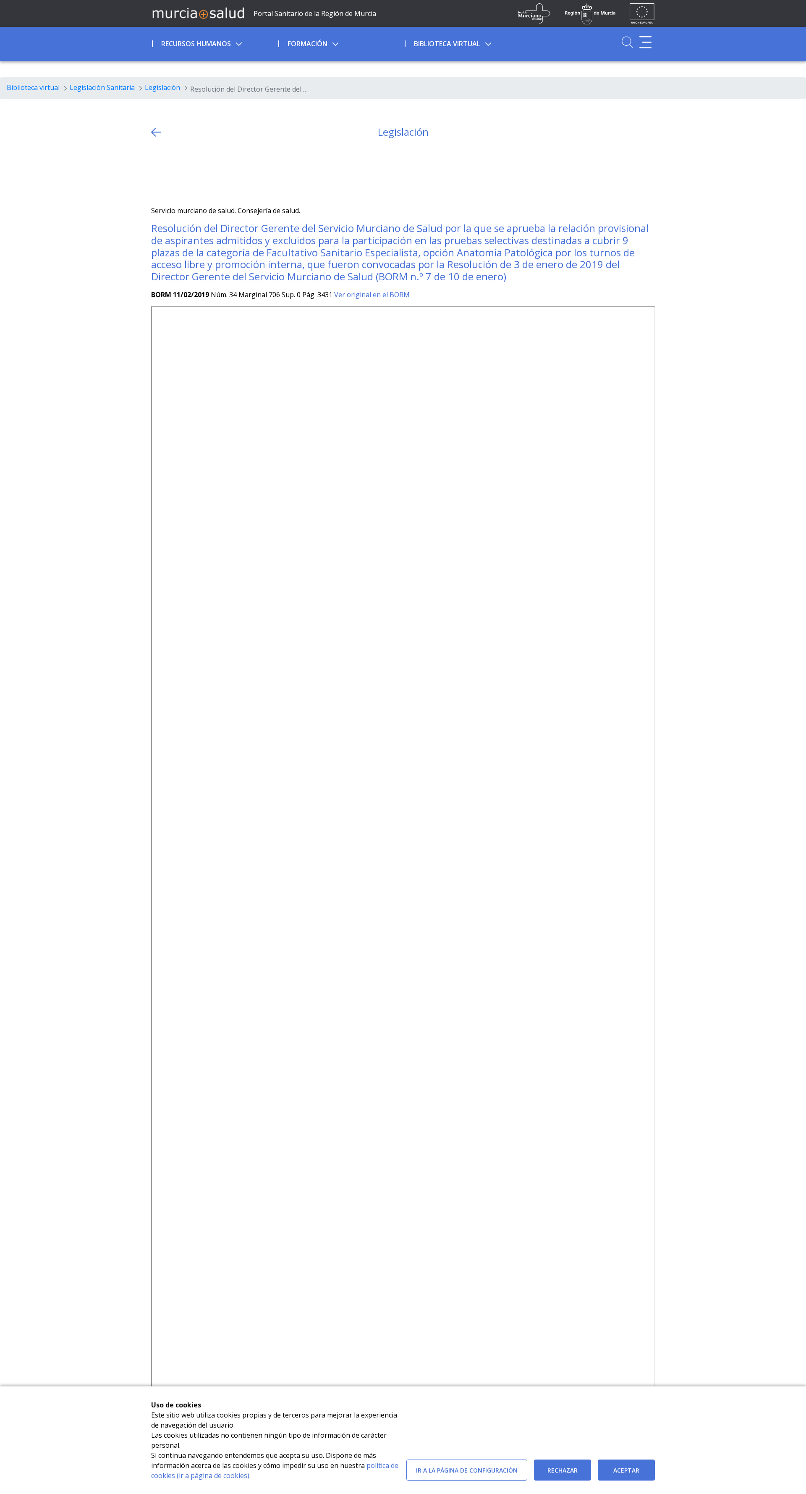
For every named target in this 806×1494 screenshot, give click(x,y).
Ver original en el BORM (372, 294)
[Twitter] (157, 172)
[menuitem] (214, 42)
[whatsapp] (190, 172)
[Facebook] (174, 172)
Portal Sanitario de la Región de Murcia (315, 13)
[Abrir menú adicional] (645, 42)
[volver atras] (156, 132)
